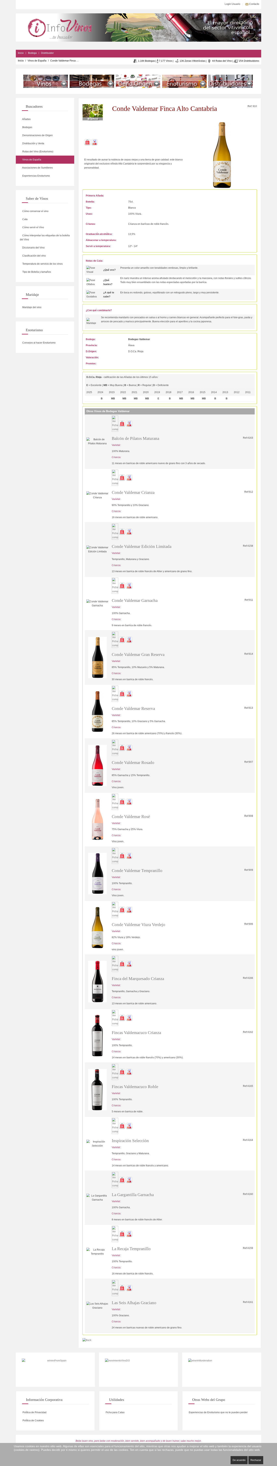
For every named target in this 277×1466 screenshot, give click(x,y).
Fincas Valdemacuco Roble (135, 1086)
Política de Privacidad (34, 1412)
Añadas (26, 119)
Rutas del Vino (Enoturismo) (37, 151)
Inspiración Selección (130, 1140)
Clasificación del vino (34, 255)
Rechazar (255, 1460)
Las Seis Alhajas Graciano (134, 1302)
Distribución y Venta (33, 143)
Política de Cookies (33, 1420)
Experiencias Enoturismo (36, 175)
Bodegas (27, 127)
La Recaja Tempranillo (131, 1248)
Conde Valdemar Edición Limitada (141, 546)
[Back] (87, 1340)
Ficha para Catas (115, 1412)
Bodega (32, 53)
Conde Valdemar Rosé (131, 816)
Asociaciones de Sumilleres (37, 167)
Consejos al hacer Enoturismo (39, 342)
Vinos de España (37, 60)
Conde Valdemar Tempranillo (137, 870)
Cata (25, 219)
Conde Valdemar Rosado (133, 762)
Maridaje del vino (31, 307)
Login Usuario (232, 4)
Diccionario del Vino (33, 247)
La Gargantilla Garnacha (133, 1194)
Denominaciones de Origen (37, 135)
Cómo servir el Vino (33, 227)
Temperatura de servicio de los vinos (42, 263)
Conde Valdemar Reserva (133, 708)
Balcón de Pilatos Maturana (135, 438)
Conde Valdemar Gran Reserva (138, 654)
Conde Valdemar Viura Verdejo (138, 924)
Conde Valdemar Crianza (133, 492)
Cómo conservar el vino (35, 211)
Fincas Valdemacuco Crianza (136, 1032)
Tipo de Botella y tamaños (36, 271)
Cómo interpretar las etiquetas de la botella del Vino (45, 237)
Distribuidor (47, 53)
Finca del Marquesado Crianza (138, 978)
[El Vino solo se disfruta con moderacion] (221, 1370)
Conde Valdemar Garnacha (135, 600)
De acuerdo (239, 1460)
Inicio (21, 53)
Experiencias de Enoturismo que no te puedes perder (218, 1412)
